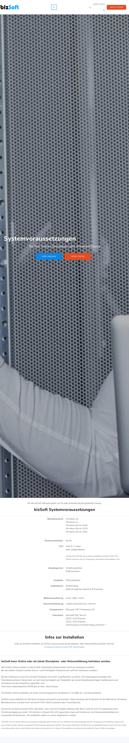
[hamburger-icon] (54, 7)
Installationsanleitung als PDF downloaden (64, 647)
